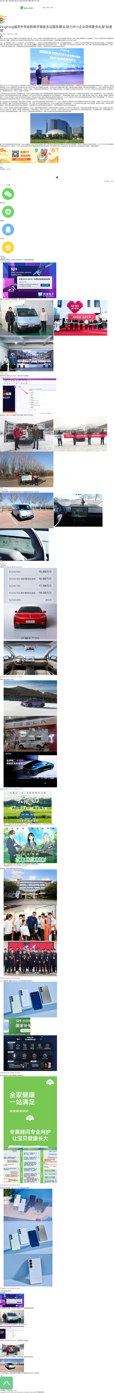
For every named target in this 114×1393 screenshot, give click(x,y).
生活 (18, 1)
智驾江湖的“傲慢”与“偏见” (7, 679)
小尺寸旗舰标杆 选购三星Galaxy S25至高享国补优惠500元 (16, 981)
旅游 (15, 1)
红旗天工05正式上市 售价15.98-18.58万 (11, 567)
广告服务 (8, 1390)
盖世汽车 (2, 789)
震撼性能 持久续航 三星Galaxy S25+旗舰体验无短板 (14, 1188)
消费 (32, 1)
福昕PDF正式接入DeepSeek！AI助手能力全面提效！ (14, 375)
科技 (38, 1)
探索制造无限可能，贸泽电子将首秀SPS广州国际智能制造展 (17, 260)
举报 (1, 167)
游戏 (12, 1)
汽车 (35, 1)
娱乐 (7, 1)
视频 (24, 1)
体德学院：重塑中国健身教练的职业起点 (11, 868)
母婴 (21, 1)
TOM (5, 34)
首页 (1, 1)
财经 (27, 1)
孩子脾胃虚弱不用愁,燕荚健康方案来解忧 (11, 1075)
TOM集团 (2, 1390)
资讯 (4, 1)
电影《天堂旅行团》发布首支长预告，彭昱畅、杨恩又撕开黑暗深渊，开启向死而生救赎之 (28, 824)
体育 (10, 1)
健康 (29, 1)
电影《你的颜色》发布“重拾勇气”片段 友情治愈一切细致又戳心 (21, 864)
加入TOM (13, 1390)
